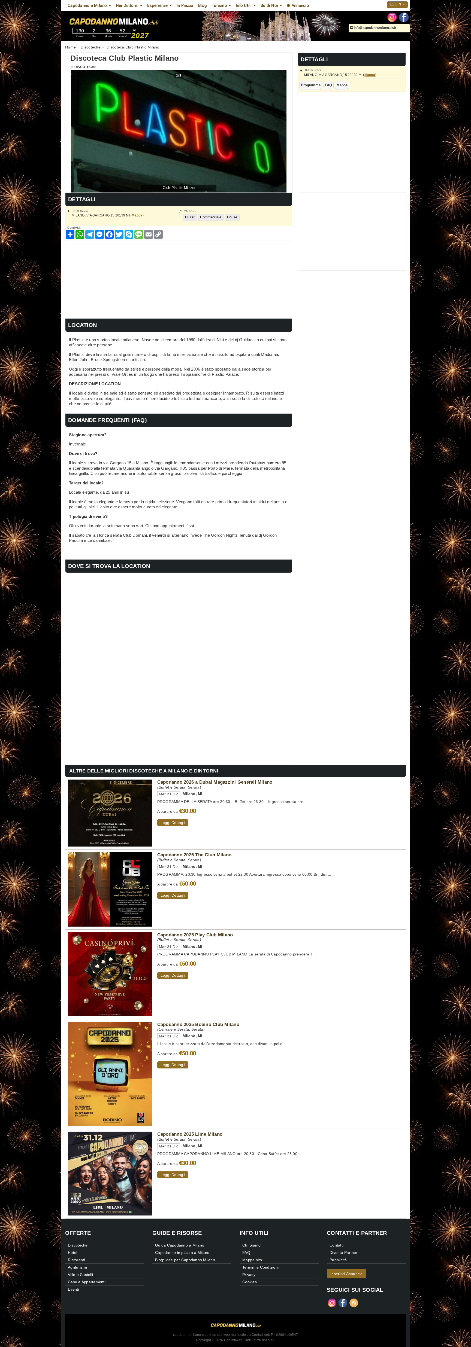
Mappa (369, 75)
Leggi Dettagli (173, 822)
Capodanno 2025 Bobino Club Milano (198, 1024)
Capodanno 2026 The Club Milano (194, 854)
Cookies (249, 1282)
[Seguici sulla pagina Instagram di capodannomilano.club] (392, 17)
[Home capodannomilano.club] (129, 21)
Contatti (336, 1245)
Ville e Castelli (80, 1274)
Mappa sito (252, 1260)
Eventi (73, 1289)
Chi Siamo (251, 1245)
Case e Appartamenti (86, 1282)
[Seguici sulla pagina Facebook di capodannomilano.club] (404, 17)
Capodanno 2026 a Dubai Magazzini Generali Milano (215, 782)
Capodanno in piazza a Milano (182, 1252)
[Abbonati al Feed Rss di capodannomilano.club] (353, 1302)
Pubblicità (338, 1260)
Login (396, 4)
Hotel (72, 1252)
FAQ (328, 85)
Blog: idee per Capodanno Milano (185, 1260)
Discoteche (85, 67)
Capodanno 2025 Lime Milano (190, 1134)
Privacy (248, 1274)
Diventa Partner (344, 1252)
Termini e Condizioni (260, 1267)
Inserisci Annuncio (346, 1274)
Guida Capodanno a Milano (179, 1245)
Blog (202, 5)
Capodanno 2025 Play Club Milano (195, 934)
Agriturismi (77, 1267)
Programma (310, 85)
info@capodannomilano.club (374, 28)
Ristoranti (76, 1260)
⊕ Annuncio (298, 5)
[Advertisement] (178, 278)
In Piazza (185, 5)
